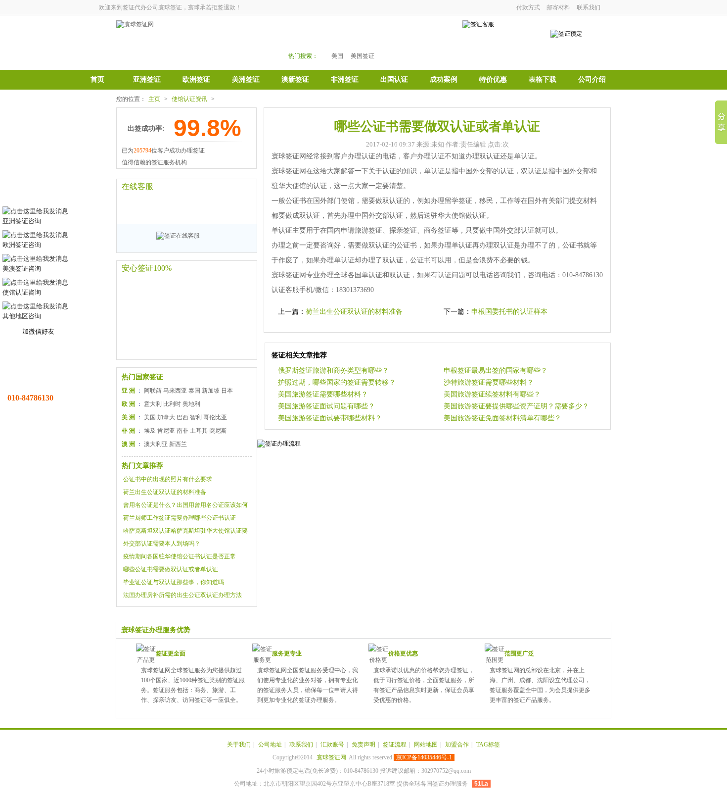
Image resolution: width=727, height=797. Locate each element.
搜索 (424, 40)
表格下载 (542, 79)
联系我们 (588, 7)
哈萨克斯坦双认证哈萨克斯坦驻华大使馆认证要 (185, 530)
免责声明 (363, 744)
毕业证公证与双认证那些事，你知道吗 (173, 582)
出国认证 (394, 79)
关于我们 (239, 744)
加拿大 (166, 417)
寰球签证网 (331, 757)
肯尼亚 (166, 430)
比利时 (172, 403)
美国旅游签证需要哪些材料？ (323, 394)
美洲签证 (246, 79)
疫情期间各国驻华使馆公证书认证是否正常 (179, 556)
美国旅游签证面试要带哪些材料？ (330, 418)
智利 (196, 417)
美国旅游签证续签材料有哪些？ (492, 394)
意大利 (153, 403)
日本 (227, 390)
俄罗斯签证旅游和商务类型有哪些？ (333, 370)
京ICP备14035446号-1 (424, 757)
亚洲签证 (147, 79)
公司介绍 (592, 79)
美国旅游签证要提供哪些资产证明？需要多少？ (516, 406)
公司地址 (270, 744)
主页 (154, 99)
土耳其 (199, 430)
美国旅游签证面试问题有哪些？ (326, 406)
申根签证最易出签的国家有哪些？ (495, 370)
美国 (337, 55)
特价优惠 (493, 79)
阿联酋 (153, 390)
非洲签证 (345, 79)
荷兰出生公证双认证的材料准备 (164, 492)
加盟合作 (457, 744)
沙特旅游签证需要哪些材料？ (489, 382)
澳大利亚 (156, 444)
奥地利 (191, 403)
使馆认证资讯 (189, 99)
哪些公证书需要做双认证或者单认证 (170, 569)
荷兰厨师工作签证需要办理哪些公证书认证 (179, 517)
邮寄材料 (558, 7)
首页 (97, 79)
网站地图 (426, 744)
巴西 (182, 417)
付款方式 (528, 7)
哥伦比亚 (215, 417)
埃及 (150, 430)
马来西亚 (175, 390)
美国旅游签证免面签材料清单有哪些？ (502, 418)
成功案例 (443, 79)
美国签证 (362, 55)
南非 (182, 430)
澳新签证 (295, 79)
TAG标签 (488, 744)
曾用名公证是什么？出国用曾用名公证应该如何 (185, 504)
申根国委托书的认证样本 (509, 311)
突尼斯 (218, 430)
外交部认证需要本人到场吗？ (161, 543)
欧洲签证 (196, 79)
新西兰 (178, 444)
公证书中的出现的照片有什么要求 (167, 479)
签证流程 (395, 744)
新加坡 (211, 390)
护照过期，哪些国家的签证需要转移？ (337, 382)
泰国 (194, 390)
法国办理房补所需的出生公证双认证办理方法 (182, 595)
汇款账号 (332, 744)
